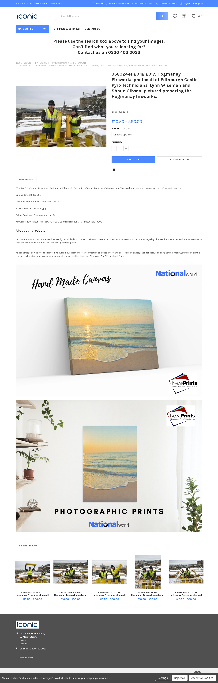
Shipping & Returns (67, 28)
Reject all (179, 678)
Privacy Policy (26, 657)
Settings (163, 678)
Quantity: (117, 142)
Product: (122, 128)
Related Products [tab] (28, 545)
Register (199, 3)
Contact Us (92, 28)
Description (26, 179)
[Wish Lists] (175, 16)
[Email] (114, 169)
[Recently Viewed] (185, 16)
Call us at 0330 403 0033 (33, 648)
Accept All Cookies (202, 678)
